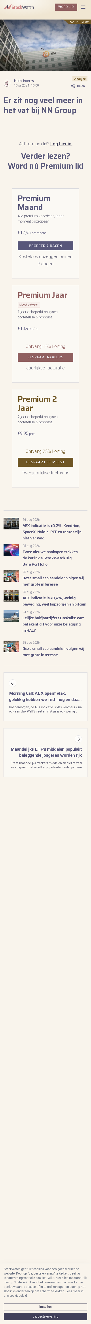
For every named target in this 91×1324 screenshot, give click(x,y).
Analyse (80, 78)
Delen (81, 85)
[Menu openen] (83, 7)
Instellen (45, 1306)
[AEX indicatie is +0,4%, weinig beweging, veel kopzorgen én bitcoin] (45, 598)
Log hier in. (61, 143)
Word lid (66, 7)
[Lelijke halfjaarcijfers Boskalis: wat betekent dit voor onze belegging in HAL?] (45, 621)
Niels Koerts (24, 80)
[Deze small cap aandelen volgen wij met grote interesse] (45, 578)
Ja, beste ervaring (45, 1316)
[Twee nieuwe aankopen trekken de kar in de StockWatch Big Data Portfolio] (45, 555)
